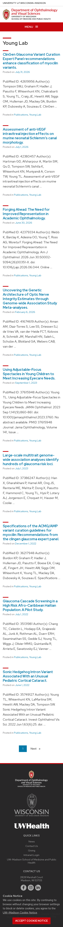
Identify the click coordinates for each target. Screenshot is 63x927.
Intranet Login (31, 855)
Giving (31, 850)
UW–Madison (24, 3)
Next (36, 748)
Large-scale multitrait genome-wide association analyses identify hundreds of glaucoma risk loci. (31, 459)
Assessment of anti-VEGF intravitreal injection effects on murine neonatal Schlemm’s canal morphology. (30, 136)
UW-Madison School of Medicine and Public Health (31, 861)
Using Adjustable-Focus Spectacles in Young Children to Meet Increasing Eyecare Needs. (29, 374)
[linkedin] (38, 888)
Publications (21, 114)
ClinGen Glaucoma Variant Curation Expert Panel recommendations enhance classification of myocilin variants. (31, 61)
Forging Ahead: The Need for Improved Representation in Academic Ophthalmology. (26, 213)
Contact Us (31, 846)
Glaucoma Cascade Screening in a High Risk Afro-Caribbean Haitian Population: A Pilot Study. (30, 605)
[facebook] (24, 888)
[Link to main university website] (31, 817)
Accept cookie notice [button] (31, 920)
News (32, 841)
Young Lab (35, 114)
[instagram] (31, 888)
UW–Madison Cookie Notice (20, 912)
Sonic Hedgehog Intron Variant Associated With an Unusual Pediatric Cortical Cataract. (28, 676)
